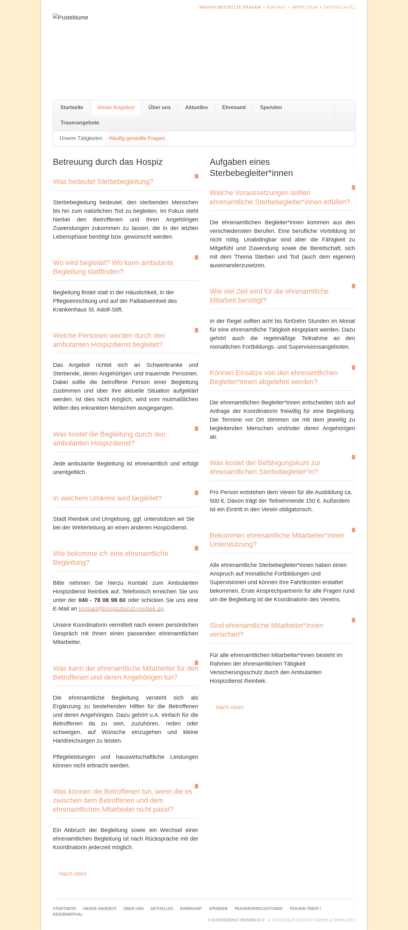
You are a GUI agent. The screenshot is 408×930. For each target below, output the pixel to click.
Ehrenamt (234, 107)
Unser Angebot (116, 107)
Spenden (271, 107)
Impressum (305, 7)
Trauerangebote (80, 122)
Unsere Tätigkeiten (81, 138)
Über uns (160, 107)
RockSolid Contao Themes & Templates (313, 920)
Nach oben (73, 874)
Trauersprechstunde (258, 908)
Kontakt (277, 7)
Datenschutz (339, 7)
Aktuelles (196, 107)
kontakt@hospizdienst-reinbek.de (121, 608)
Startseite (71, 107)
